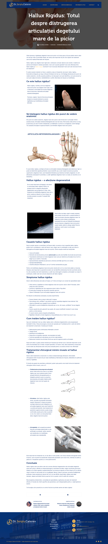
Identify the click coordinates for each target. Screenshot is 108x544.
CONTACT (91, 5)
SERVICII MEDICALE (66, 5)
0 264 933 (79, 530)
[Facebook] (40, 495)
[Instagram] (98, 541)
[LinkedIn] (68, 495)
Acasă (45, 5)
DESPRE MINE (54, 5)
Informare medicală (62, 44)
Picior (69, 44)
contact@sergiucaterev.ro (83, 526)
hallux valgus (39, 66)
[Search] (98, 5)
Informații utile (80, 5)
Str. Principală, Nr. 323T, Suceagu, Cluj (85, 521)
